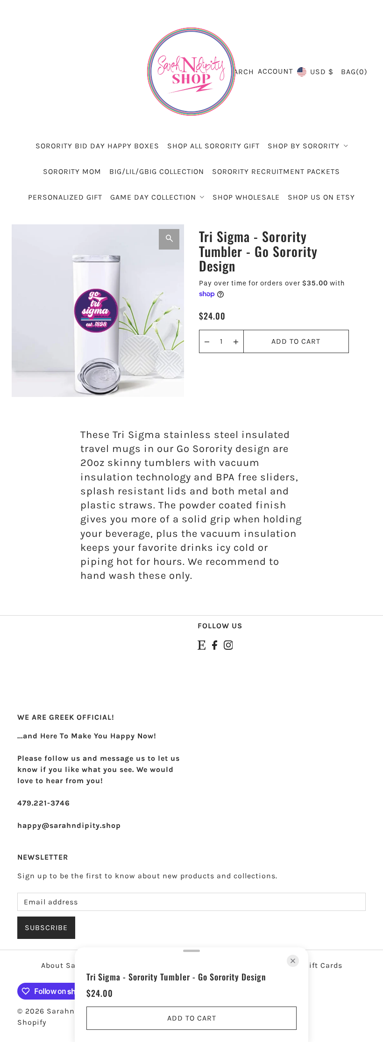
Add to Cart (295, 341)
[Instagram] (228, 644)
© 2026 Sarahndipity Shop (68, 1011)
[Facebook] (214, 644)
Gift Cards (323, 965)
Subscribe (46, 927)
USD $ (321, 71)
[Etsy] (202, 644)
